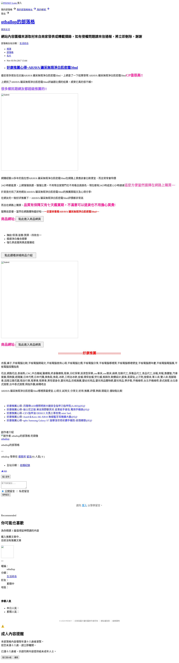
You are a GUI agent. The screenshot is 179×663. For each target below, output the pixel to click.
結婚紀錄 (25, 465)
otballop (5, 438)
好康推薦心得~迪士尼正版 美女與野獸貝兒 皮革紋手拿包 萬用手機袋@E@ (48, 409)
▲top (4, 470)
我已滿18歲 (6, 657)
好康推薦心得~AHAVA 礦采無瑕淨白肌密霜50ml (42, 67)
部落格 (10, 52)
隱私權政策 (105, 621)
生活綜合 (24, 43)
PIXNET (68, 621)
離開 (16, 657)
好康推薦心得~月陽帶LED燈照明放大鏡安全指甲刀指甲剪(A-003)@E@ (46, 406)
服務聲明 (116, 621)
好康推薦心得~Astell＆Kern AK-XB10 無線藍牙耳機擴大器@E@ (42, 416)
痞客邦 (22, 456)
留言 (29, 456)
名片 (9, 56)
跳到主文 (5, 29)
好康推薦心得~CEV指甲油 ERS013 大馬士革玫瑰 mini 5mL (39, 413)
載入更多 (6, 477)
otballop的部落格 (18, 21)
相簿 (9, 49)
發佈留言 (6, 495)
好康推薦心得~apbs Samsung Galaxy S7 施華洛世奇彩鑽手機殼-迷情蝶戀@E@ (49, 420)
